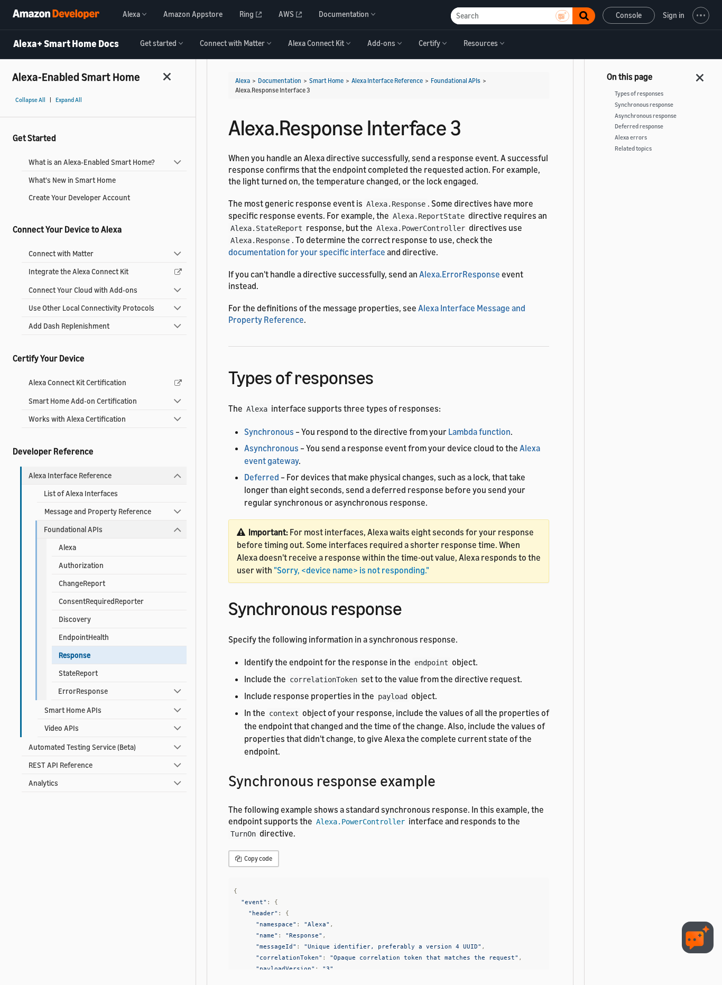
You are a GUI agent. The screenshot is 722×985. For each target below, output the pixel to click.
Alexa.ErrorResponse (459, 274)
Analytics (43, 782)
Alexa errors (631, 137)
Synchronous (269, 431)
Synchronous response (644, 104)
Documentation (279, 81)
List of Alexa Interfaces (81, 493)
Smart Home (326, 81)
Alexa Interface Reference (70, 475)
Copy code (257, 858)
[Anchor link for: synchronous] (411, 607)
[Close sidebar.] (167, 76)
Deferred (261, 477)
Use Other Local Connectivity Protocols (91, 307)
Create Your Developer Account (79, 197)
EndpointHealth (84, 637)
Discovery (75, 619)
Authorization (81, 565)
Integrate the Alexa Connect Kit (78, 271)
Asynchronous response (646, 115)
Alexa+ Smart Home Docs (66, 44)
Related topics (633, 148)
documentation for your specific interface (306, 252)
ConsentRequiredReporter (101, 601)
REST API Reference (60, 764)
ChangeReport (82, 583)
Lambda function (479, 431)
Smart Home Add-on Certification (83, 400)
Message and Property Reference (97, 511)
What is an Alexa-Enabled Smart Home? (92, 161)
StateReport (78, 672)
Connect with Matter (61, 253)
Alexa (67, 547)
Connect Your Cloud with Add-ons (83, 289)
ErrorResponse (83, 690)
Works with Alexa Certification (77, 418)
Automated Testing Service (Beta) (82, 746)
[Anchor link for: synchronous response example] (443, 780)
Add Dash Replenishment (69, 325)
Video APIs (61, 727)
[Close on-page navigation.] (700, 74)
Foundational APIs (73, 529)
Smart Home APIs (72, 709)
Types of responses (639, 93)
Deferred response (639, 126)
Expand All (68, 100)
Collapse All (30, 100)
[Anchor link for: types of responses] (383, 376)
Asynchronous (271, 448)
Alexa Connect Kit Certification (77, 382)
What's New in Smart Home (72, 179)
